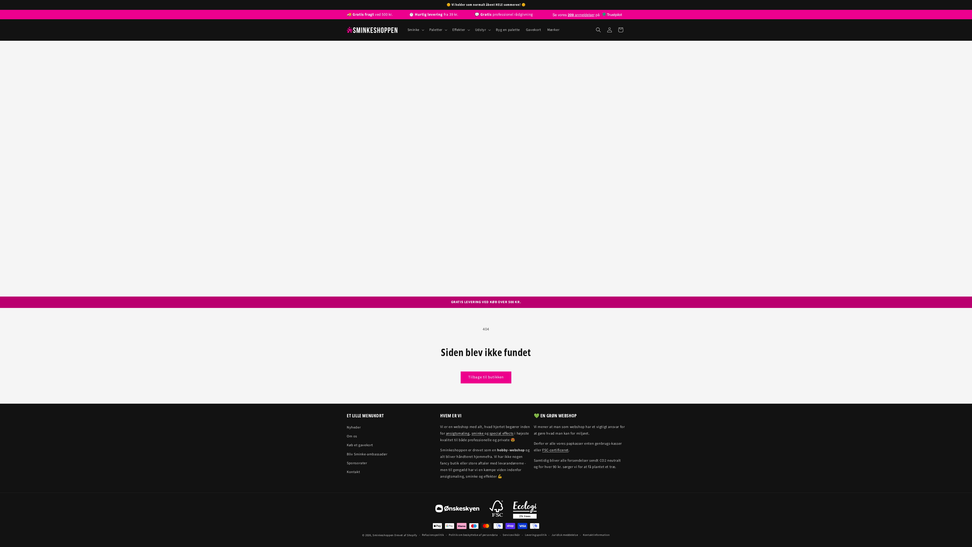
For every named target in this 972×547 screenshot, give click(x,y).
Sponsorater (357, 463)
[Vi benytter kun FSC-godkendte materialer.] (496, 509)
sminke (478, 433)
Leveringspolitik (535, 535)
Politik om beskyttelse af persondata (473, 535)
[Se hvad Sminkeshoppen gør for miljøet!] (525, 510)
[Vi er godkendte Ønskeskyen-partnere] (457, 510)
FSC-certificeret (555, 450)
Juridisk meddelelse (565, 535)
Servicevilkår (511, 535)
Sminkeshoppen (383, 535)
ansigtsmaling (458, 433)
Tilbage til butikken (486, 377)
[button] (415, 30)
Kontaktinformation (596, 535)
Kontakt (353, 472)
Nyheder (354, 427)
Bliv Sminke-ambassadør (367, 454)
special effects (502, 433)
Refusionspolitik (433, 535)
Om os (352, 436)
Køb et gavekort (360, 445)
